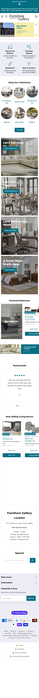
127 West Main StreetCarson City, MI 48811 (29, 71)
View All (19, 130)
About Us (13, 631)
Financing (30, 631)
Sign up (31, 598)
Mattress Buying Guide (25, 633)
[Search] (32, 560)
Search (6, 631)
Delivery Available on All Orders (10, 57)
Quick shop (11, 450)
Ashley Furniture (29, 324)
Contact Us (21, 631)
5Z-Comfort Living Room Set (11, 442)
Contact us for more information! (10, 71)
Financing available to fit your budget (29, 57)
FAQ (14, 633)
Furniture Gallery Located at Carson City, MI (15, 636)
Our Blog (34, 636)
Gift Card (8, 633)
